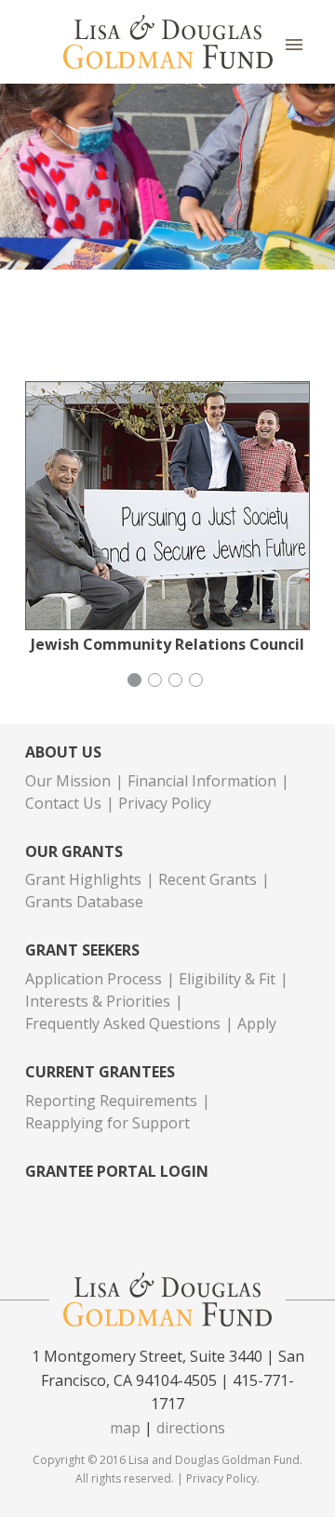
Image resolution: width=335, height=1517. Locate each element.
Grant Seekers (82, 950)
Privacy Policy (164, 803)
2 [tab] (157, 682)
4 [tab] (198, 682)
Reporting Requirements (111, 1100)
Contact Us (63, 803)
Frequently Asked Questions (123, 1023)
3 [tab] (177, 682)
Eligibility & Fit (227, 979)
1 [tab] (136, 682)
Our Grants (74, 852)
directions (190, 1428)
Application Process (93, 979)
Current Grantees (100, 1072)
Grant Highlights (83, 879)
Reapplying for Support (107, 1123)
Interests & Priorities (97, 1001)
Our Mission (68, 781)
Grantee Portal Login (116, 1171)
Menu (294, 44)
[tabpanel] (167, 517)
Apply (256, 1023)
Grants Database (84, 901)
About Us (63, 752)
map (125, 1428)
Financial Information (201, 781)
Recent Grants (207, 879)
